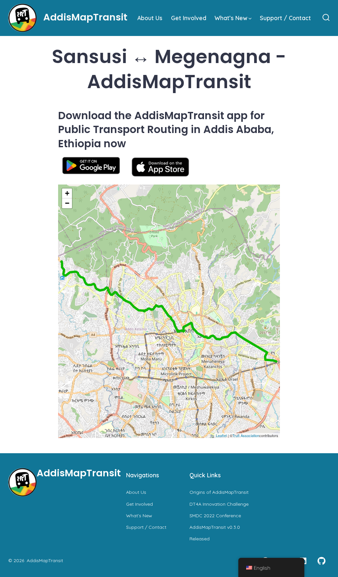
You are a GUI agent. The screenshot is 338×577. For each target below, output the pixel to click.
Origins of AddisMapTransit (219, 492)
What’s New (231, 17)
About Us (149, 17)
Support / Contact (285, 17)
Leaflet (221, 435)
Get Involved (188, 17)
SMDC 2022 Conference (215, 516)
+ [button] (67, 193)
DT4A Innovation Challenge (219, 504)
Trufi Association (245, 435)
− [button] (67, 203)
